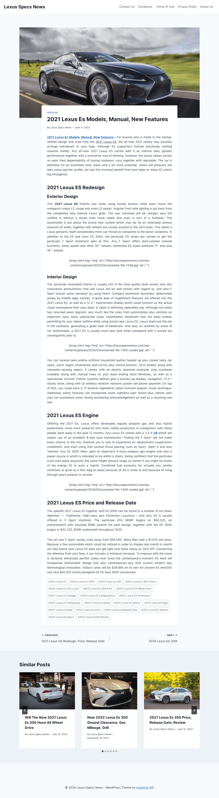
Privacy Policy (187, 6)
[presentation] (47, 690)
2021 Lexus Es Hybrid (97, 602)
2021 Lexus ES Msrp (60, 609)
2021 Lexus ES (57, 581)
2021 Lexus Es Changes (62, 595)
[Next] (194, 710)
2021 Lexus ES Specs (61, 617)
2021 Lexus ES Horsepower (64, 602)
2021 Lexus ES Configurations (98, 595)
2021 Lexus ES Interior (127, 602)
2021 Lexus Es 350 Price (97, 588)
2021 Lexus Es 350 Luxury (64, 588)
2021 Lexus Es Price (88, 609)
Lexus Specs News (60, 127)
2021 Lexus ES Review (154, 609)
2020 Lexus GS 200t (163, 638)
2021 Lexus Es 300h (82, 581)
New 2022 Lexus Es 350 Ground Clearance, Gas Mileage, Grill (107, 722)
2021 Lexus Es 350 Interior (140, 581)
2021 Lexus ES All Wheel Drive (134, 588)
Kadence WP (145, 787)
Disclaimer (145, 6)
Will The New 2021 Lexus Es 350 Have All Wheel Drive (46, 722)
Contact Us (127, 6)
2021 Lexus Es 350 (110, 581)
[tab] (103, 751)
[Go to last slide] (25, 710)
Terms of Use (165, 6)
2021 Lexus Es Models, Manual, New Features (80, 137)
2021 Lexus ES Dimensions (134, 595)
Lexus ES (52, 112)
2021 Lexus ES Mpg (156, 602)
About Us (206, 6)
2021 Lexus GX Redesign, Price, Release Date (73, 638)
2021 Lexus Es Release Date (121, 609)
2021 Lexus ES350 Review (93, 617)
